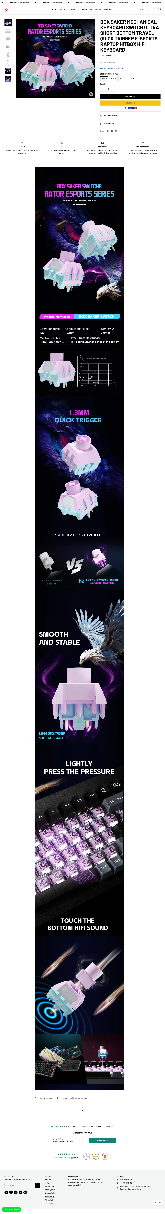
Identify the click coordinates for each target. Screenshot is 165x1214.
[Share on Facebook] (108, 131)
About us (48, 1179)
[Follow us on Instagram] (16, 1192)
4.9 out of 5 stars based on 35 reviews (87, 1126)
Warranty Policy (50, 1190)
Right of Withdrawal (12, 1209)
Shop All (63, 9)
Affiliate (98, 9)
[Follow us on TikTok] (25, 1192)
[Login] (154, 9)
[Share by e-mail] (120, 131)
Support (74, 9)
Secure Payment (81, 1098)
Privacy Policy (49, 1200)
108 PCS (122, 78)
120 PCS (132, 78)
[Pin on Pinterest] (112, 131)
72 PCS (113, 78)
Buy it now (130, 103)
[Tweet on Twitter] (116, 131)
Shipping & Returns (46, 1098)
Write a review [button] (102, 1140)
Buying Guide (87, 9)
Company (107, 9)
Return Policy (49, 1196)
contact (47, 1183)
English (141, 9)
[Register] (37, 1185)
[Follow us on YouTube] (20, 1192)
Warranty (64, 1098)
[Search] (149, 9)
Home (54, 9)
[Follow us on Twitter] (11, 1192)
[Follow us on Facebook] (6, 1192)
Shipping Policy (50, 1193)
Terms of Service (51, 1203)
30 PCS (104, 78)
